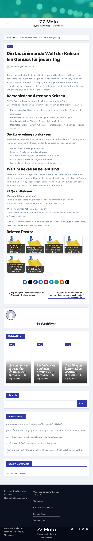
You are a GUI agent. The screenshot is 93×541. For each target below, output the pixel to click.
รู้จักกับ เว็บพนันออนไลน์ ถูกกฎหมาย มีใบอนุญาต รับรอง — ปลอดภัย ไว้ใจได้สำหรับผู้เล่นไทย (45, 430)
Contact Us (38, 501)
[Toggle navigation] (7, 23)
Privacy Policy (39, 514)
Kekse (68, 221)
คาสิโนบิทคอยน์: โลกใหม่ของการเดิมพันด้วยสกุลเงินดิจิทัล (31, 443)
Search (12, 395)
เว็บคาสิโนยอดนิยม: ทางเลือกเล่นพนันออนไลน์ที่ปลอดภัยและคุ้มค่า (35, 437)
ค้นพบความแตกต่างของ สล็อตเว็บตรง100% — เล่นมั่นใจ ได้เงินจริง (18, 372)
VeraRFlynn (18, 66)
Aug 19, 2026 (14, 378)
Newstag (17, 531)
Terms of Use (39, 520)
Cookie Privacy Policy (43, 507)
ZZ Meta (48, 22)
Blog (10, 47)
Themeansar (9, 535)
